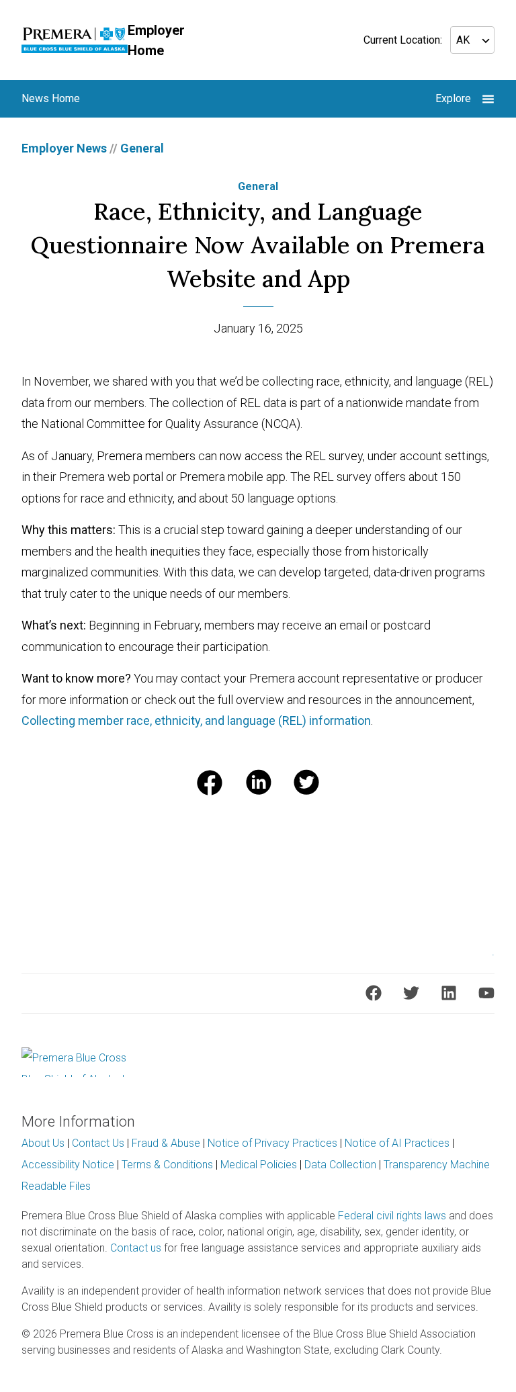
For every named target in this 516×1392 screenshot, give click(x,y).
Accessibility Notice (68, 1164)
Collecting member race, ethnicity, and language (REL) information (196, 720)
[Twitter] (411, 993)
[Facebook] (374, 993)
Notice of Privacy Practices (272, 1143)
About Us (43, 1143)
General (142, 148)
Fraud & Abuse (166, 1143)
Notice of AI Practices (397, 1143)
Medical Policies (258, 1164)
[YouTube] (486, 993)
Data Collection (340, 1164)
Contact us (135, 1248)
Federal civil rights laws (392, 1215)
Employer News (64, 148)
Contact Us (98, 1143)
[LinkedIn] (449, 993)
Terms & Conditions (167, 1164)
